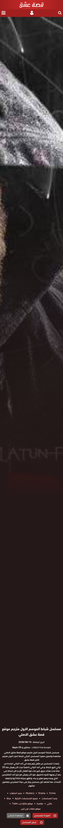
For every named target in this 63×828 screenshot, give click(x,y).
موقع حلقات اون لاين (31, 809)
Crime (52, 793)
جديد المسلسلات (49, 798)
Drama (41, 793)
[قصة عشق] (31, 5)
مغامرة (40, 803)
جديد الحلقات (16, 793)
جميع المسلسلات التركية (26, 798)
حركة (9, 798)
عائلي (49, 803)
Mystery (30, 793)
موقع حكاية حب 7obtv (22, 803)
